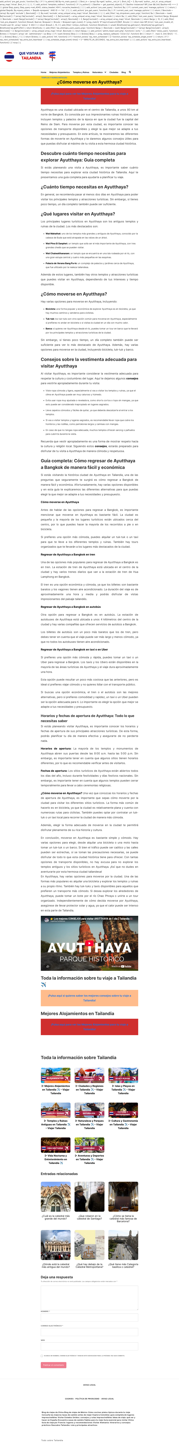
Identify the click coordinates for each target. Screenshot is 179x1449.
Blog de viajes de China (53, 1412)
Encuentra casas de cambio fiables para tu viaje (80, 1420)
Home (43, 72)
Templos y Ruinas (81, 72)
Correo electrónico (52, 1326)
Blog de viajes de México (76, 1412)
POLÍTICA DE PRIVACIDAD (87, 1399)
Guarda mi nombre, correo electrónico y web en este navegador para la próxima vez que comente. (84, 1356)
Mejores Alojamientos (59, 72)
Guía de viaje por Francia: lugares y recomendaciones (67, 1422)
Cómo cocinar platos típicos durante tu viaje (109, 1412)
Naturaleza (97, 72)
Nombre (45, 1311)
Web (43, 1340)
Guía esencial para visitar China (119, 1420)
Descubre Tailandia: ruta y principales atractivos (74, 1425)
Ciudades (113, 72)
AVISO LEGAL (89, 1385)
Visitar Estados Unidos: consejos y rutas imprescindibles (85, 1417)
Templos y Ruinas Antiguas (54, 78)
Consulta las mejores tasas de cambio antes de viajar (67, 1415)
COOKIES (69, 1399)
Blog (124, 72)
